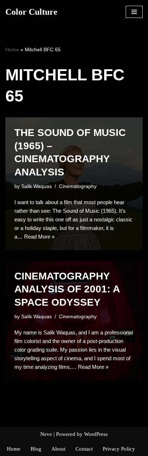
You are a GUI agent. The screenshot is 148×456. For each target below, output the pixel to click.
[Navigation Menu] (134, 12)
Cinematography (78, 186)
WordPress (96, 434)
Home (12, 49)
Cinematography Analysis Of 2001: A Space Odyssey (67, 289)
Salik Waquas (36, 186)
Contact (84, 449)
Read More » (39, 237)
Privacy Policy (119, 449)
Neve (46, 434)
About (58, 449)
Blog (36, 449)
